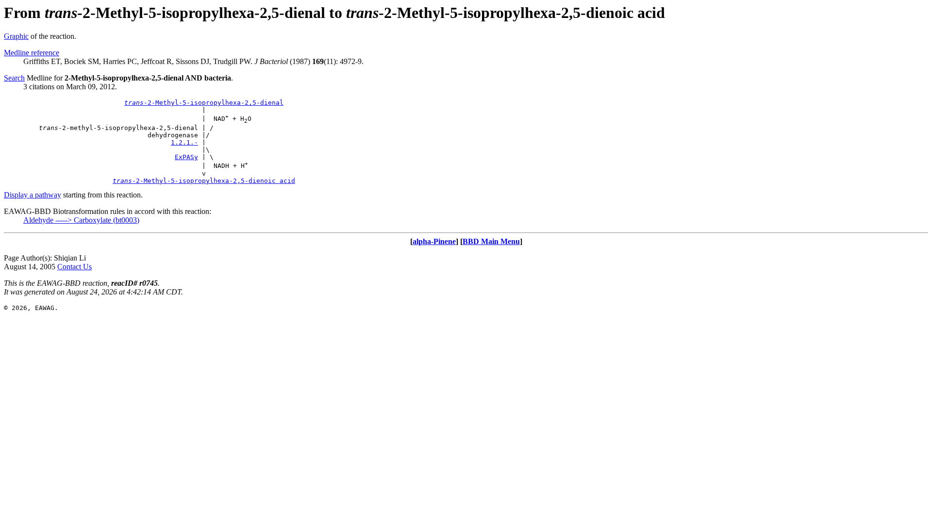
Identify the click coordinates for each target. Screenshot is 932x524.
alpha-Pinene (434, 241)
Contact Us (74, 266)
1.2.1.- (184, 142)
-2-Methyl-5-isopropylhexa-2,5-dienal (203, 102)
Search (14, 78)
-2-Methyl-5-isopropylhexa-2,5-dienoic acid (204, 180)
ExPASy (186, 157)
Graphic (16, 36)
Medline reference (31, 53)
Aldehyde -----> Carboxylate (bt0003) (81, 220)
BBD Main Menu (491, 241)
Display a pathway (32, 195)
